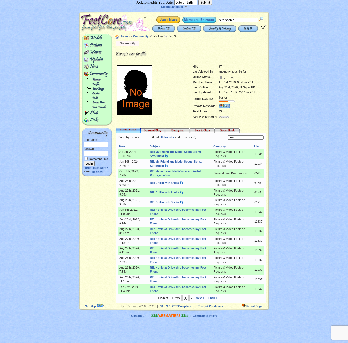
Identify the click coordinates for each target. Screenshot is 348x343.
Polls (95, 98)
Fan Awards (99, 107)
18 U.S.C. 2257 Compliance (176, 306)
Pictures (96, 45)
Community (99, 74)
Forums (96, 79)
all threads (167, 137)
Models (96, 38)
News (94, 67)
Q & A (248, 28)
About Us (164, 28)
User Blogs (98, 89)
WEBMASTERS (169, 315)
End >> (213, 298)
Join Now (168, 19)
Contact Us (189, 28)
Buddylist (177, 130)
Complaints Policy (205, 315)
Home (124, 36)
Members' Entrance (199, 19)
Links (94, 120)
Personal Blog (152, 130)
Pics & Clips (202, 130)
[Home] (105, 30)
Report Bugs (254, 306)
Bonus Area (98, 102)
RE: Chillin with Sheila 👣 (166, 182)
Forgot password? (96, 168)
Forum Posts (128, 129)
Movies (95, 52)
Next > (200, 298)
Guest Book (227, 130)
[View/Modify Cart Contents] (263, 28)
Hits (257, 146)
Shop (94, 113)
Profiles (96, 84)
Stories (95, 93)
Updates (96, 59)
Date (122, 146)
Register (97, 172)
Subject (155, 146)
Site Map (90, 306)
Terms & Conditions (210, 306)
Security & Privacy (220, 28)
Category (219, 146)
